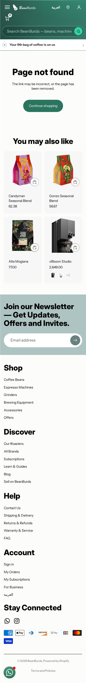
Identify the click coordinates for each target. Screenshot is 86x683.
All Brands (11, 451)
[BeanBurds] (26, 7)
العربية (56, 7)
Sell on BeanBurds (17, 481)
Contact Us (12, 508)
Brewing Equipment (18, 402)
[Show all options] (68, 275)
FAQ (7, 538)
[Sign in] (79, 7)
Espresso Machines (18, 387)
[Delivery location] (68, 7)
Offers (9, 417)
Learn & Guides (15, 466)
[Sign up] (75, 340)
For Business (13, 587)
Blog (7, 474)
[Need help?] (9, 672)
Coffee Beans (14, 379)
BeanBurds (34, 661)
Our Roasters (14, 444)
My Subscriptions (17, 579)
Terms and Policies (43, 670)
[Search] (78, 31)
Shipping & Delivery (18, 515)
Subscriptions (14, 459)
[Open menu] (7, 7)
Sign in (9, 564)
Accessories (13, 410)
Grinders (10, 395)
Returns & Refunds (18, 523)
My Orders (12, 572)
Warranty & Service (18, 530)
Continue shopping (43, 106)
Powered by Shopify (56, 661)
